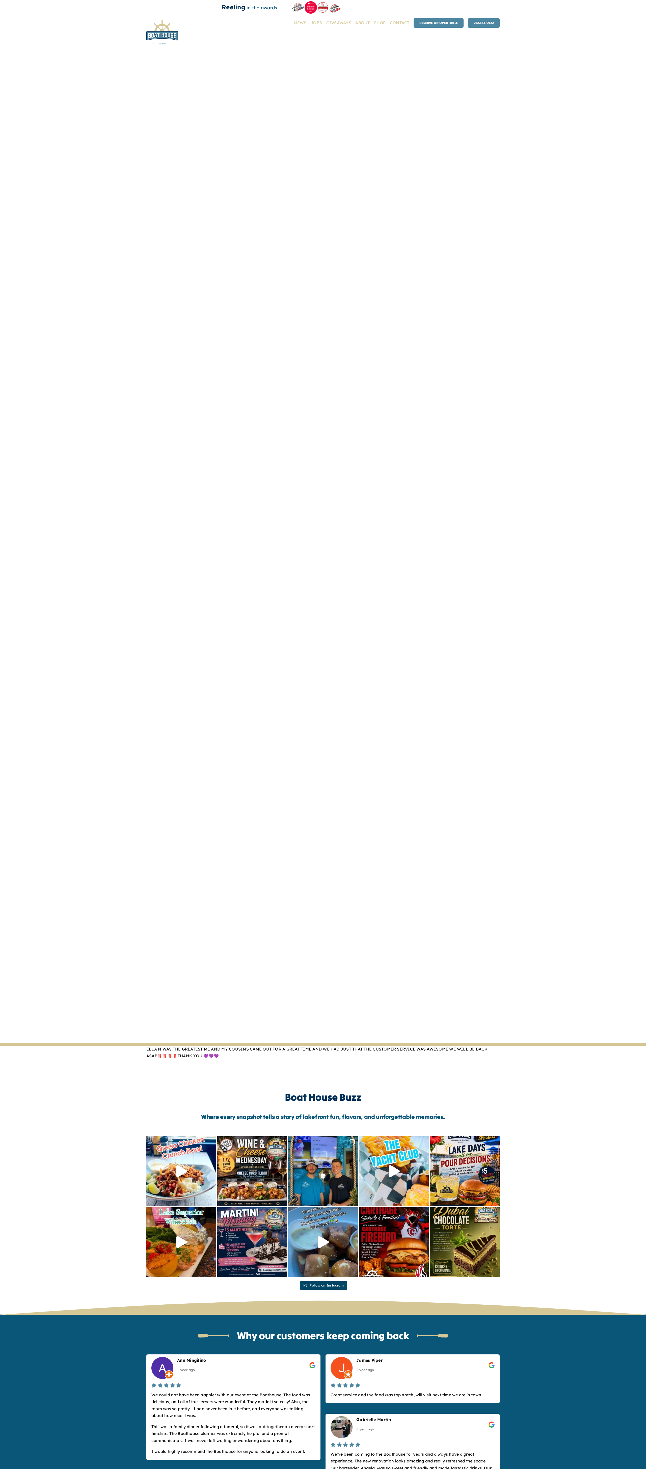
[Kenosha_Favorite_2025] (335, 3)
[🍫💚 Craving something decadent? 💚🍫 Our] (465, 1242)
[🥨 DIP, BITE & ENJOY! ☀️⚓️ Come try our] (323, 1242)
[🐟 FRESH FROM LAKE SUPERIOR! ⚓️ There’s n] (181, 1242)
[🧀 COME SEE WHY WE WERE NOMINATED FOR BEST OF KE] (252, 1171)
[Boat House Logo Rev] (162, 21)
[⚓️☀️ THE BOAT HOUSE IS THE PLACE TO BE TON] (323, 1171)
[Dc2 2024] (311, 3)
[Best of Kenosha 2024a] (298, 5)
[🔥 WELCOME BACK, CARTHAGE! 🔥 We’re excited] (394, 1242)
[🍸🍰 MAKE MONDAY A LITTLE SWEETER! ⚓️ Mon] (252, 1242)
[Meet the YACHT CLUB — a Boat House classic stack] (394, 1171)
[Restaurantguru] (323, 3)
